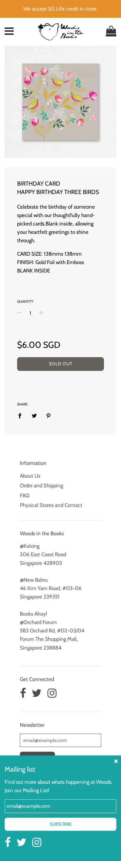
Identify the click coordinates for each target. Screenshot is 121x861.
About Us (30, 476)
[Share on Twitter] (34, 415)
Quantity (25, 301)
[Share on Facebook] (21, 415)
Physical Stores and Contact (51, 505)
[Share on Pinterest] (48, 415)
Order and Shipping (41, 485)
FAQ (24, 495)
